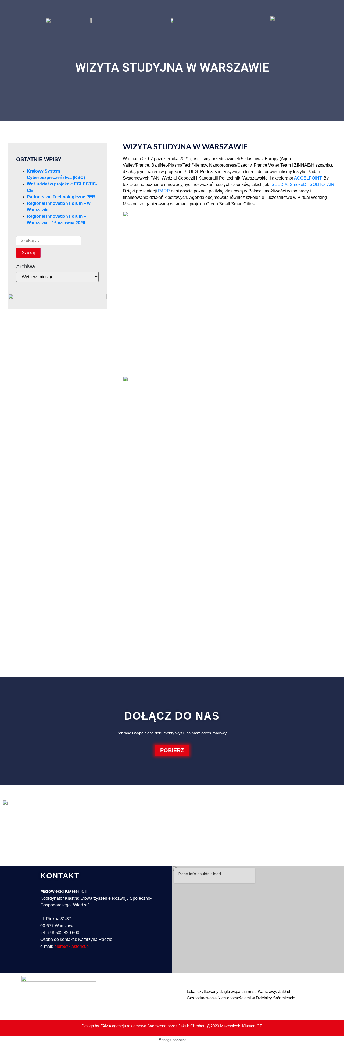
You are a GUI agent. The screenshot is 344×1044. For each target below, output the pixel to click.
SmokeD (298, 184)
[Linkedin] (45, 964)
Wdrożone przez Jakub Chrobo (175, 1026)
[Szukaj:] (48, 240)
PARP (164, 191)
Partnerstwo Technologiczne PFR (61, 197)
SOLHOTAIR (322, 184)
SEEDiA (279, 184)
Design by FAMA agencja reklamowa (113, 1026)
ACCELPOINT (307, 178)
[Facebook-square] (57, 964)
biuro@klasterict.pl (72, 946)
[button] (172, 750)
